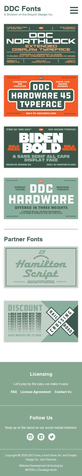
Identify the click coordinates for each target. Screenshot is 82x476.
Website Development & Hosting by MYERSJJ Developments (41, 467)
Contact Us (63, 392)
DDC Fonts (28, 11)
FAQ (14, 392)
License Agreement (35, 392)
